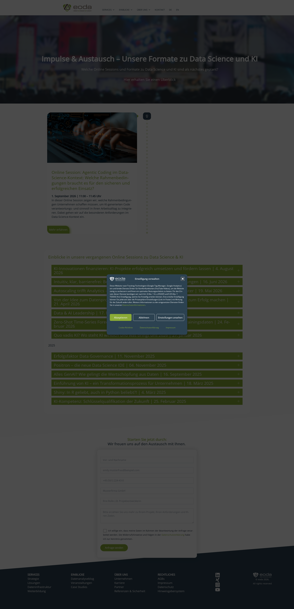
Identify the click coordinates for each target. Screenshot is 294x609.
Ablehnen (144, 317)
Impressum (170, 327)
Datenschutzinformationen (133, 305)
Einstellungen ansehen (170, 317)
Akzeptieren (120, 317)
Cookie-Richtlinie (126, 327)
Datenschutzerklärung (149, 327)
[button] (182, 278)
